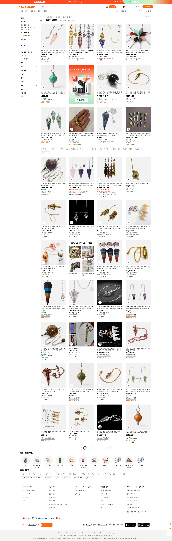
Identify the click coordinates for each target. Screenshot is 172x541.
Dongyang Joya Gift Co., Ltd (105, 58)
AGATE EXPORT (45, 274)
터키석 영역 (105, 149)
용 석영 (57, 474)
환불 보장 (51, 494)
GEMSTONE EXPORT (131, 274)
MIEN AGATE (129, 142)
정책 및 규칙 (52, 507)
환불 (102, 500)
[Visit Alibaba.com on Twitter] (135, 511)
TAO (100, 533)
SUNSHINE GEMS (45, 101)
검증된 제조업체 (79, 490)
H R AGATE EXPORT (46, 141)
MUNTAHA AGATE (74, 142)
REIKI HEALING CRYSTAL (104, 274)
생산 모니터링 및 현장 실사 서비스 (58, 504)
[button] (107, 7)
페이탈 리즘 (79, 478)
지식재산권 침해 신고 (107, 504)
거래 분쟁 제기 (105, 497)
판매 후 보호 (52, 500)
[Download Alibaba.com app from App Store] (130, 525)
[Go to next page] (110, 448)
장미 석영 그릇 (26, 474)
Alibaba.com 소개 (27, 486)
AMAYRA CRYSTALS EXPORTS (105, 141)
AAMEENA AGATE (46, 192)
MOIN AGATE (44, 59)
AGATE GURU (129, 189)
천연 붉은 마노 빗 (77, 149)
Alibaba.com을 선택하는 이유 (30, 490)
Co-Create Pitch (27, 494)
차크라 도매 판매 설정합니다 (71, 474)
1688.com (67, 533)
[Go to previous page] (81, 448)
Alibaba (42, 17)
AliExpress (60, 533)
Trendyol (105, 533)
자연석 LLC (124, 474)
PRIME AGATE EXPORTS (104, 234)
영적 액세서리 (128, 149)
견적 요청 (77, 494)
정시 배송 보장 (53, 497)
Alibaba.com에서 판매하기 (134, 490)
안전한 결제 (52, 490)
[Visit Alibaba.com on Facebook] (128, 511)
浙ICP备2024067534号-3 (132, 538)
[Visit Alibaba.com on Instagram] (139, 511)
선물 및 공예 (50, 17)
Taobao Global (93, 533)
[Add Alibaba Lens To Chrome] (46, 525)
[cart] (129, 7)
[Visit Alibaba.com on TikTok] (146, 511)
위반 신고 (103, 507)
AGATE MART (129, 99)
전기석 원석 (68, 478)
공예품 (58, 17)
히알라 (58, 478)
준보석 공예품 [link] (66, 17)
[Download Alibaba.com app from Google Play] (144, 525)
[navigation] (29, 232)
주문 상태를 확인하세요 (133, 497)
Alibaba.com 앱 (102, 525)
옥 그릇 (44, 149)
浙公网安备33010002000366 (115, 538)
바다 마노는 (38, 474)
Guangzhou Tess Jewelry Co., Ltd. (106, 194)
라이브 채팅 (104, 494)
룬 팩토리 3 (54, 149)
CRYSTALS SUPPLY (74, 234)
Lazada (86, 533)
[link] (169, 524)
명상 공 (138, 149)
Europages (112, 533)
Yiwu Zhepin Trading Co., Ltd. (133, 58)
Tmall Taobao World (77, 533)
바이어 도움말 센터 (106, 490)
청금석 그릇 (86, 474)
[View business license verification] (102, 538)
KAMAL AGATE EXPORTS (132, 234)
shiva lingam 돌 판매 (111, 474)
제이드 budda (46, 153)
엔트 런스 (49, 478)
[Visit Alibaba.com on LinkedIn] (132, 511)
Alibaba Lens (32, 525)
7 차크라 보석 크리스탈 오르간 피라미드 (32, 478)
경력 (23, 500)
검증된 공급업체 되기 (133, 500)
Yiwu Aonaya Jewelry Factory (77, 192)
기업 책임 (25, 497)
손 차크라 (48, 474)
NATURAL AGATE (45, 234)
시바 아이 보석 (97, 474)
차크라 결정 (65, 149)
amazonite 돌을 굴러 (92, 149)
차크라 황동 (90, 478)
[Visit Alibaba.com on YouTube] (142, 511)
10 (106, 448)
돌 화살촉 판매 (116, 149)
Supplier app (87, 525)
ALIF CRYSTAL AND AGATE (76, 58)
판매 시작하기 (131, 494)
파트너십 (129, 504)
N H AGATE (100, 101)
